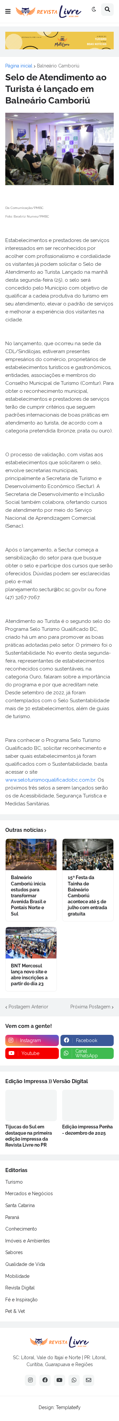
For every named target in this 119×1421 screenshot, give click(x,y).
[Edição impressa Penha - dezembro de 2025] (88, 1105)
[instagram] (30, 1380)
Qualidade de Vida (25, 1264)
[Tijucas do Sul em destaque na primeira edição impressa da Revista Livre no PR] (31, 1105)
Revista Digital (20, 1287)
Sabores (14, 1252)
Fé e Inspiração (21, 1299)
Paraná (12, 1217)
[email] (88, 1380)
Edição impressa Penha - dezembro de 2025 (87, 1129)
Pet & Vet (15, 1311)
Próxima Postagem (90, 1006)
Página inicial (18, 65)
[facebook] (45, 1380)
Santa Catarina (20, 1205)
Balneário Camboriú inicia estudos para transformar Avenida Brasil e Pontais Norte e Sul (28, 895)
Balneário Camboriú (58, 65)
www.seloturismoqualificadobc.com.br (50, 780)
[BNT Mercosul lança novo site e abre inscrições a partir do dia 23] (31, 942)
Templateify (68, 1407)
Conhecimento (21, 1229)
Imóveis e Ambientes (27, 1240)
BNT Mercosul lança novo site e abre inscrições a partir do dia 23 (29, 975)
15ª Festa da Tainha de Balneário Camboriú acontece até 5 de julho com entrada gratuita (87, 895)
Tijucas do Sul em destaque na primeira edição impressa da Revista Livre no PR (28, 1136)
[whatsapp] (74, 1380)
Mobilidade (17, 1276)
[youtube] (59, 1380)
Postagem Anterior (28, 1006)
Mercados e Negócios (29, 1193)
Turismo (14, 1182)
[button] (8, 11)
